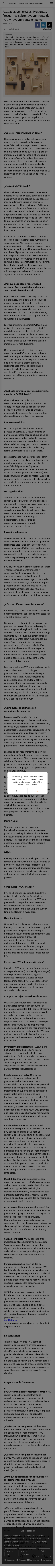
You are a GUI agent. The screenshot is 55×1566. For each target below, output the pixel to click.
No (17, 790)
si (37, 790)
